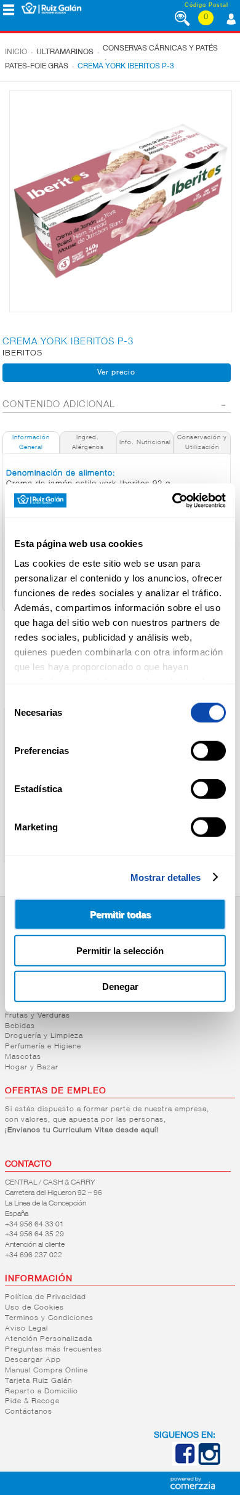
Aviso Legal (26, 1328)
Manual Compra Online (46, 1370)
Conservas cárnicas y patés (160, 48)
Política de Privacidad (45, 1297)
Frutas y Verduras (37, 1015)
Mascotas (23, 1057)
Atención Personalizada (48, 1339)
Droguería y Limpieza (44, 1036)
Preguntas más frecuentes (53, 1349)
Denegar (120, 986)
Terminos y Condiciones (49, 1318)
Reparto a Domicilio (41, 1391)
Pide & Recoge (32, 1401)
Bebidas (20, 1026)
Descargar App (33, 1360)
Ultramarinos (65, 52)
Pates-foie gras (36, 66)
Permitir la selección (120, 950)
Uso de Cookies (34, 1307)
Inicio (16, 52)
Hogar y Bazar (31, 1067)
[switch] (208, 751)
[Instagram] (209, 1463)
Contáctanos (28, 1412)
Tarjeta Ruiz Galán (38, 1381)
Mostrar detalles (165, 877)
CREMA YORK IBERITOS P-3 (126, 66)
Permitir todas (120, 914)
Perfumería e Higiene (43, 1046)
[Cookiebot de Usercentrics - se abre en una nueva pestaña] (172, 500)
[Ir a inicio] (51, 8)
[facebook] (184, 1463)
